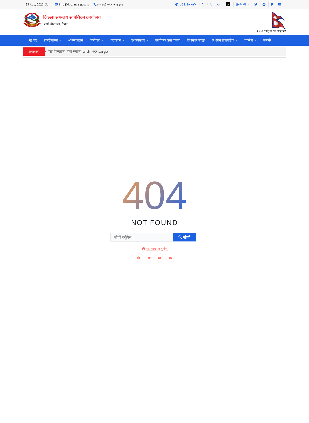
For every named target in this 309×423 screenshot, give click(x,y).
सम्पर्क (267, 40)
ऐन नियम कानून (196, 40)
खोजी (186, 237)
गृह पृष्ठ (33, 40)
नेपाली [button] (243, 4)
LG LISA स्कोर (187, 4)
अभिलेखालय (75, 40)
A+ (219, 4)
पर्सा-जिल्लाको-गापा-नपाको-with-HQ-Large (78, 51)
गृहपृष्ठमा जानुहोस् (156, 248)
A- (203, 4)
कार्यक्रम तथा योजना (167, 40)
